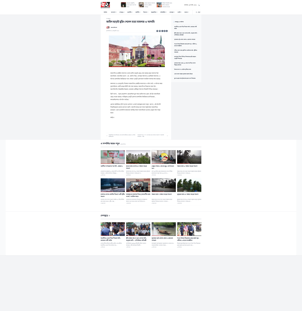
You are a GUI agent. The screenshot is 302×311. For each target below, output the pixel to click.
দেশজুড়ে (122, 12)
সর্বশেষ (105, 12)
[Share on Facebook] (162, 31)
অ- (157, 31)
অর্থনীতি (138, 12)
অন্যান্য (187, 12)
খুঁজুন (199, 12)
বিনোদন (146, 12)
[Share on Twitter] (164, 31)
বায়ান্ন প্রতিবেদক (114, 27)
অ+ (160, 31)
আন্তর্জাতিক (154, 12)
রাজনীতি (130, 12)
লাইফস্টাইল (164, 12)
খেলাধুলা (172, 12)
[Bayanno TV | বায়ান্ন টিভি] (105, 5)
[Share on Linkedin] (167, 31)
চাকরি (180, 12)
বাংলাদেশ (114, 12)
